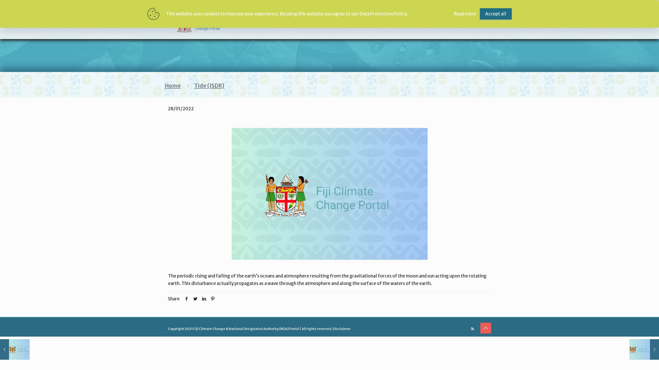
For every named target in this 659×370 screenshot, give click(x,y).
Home (173, 85)
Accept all (495, 14)
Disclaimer (342, 329)
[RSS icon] (472, 328)
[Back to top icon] (485, 328)
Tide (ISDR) (209, 85)
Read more (465, 14)
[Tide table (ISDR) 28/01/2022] (15, 349)
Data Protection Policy (382, 14)
